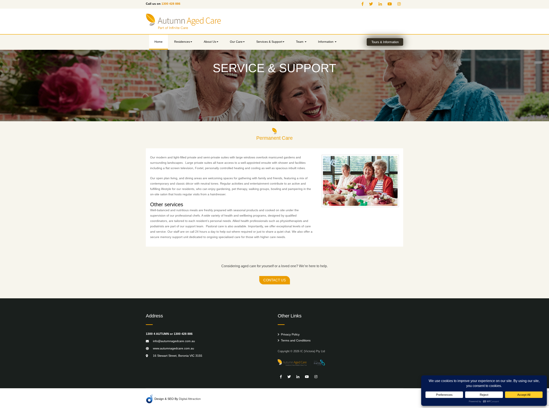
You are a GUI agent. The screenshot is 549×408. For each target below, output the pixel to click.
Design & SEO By (177, 398)
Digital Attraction (190, 398)
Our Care (236, 41)
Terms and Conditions (296, 340)
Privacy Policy (290, 334)
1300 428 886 (170, 3)
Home (158, 41)
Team (300, 41)
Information (326, 41)
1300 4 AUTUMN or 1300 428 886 (169, 333)
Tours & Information (385, 42)
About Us (210, 41)
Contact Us (274, 280)
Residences (182, 41)
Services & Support (269, 41)
